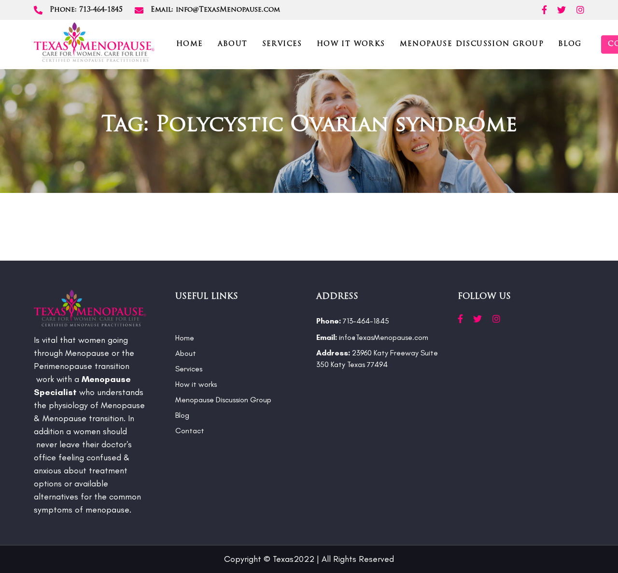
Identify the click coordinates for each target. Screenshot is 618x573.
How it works (196, 384)
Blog (182, 415)
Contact (189, 430)
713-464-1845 (352, 320)
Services (188, 368)
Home (184, 337)
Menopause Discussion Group (223, 399)
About (185, 353)
